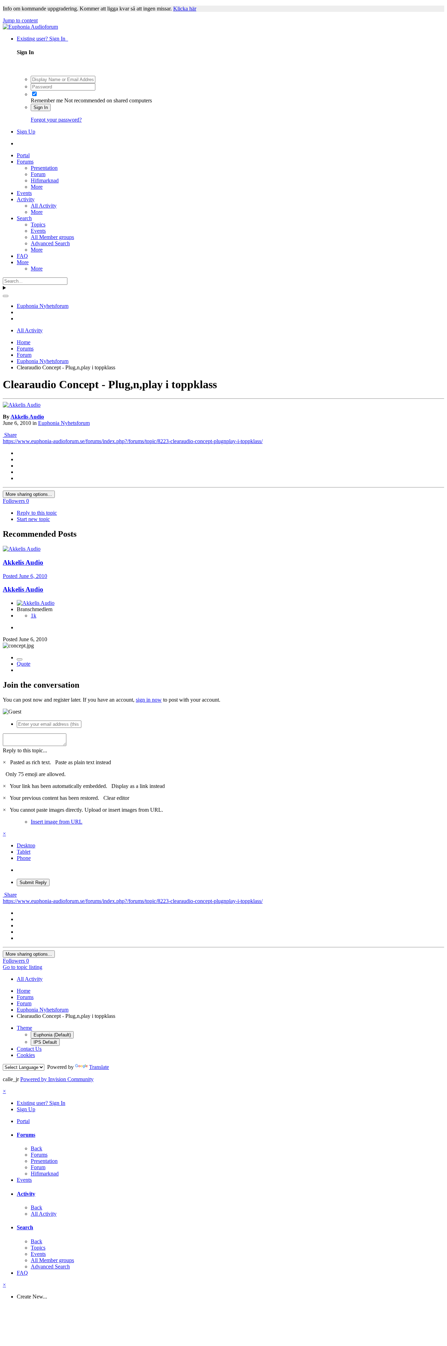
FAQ (22, 256)
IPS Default (45, 1042)
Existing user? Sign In (42, 39)
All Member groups (52, 237)
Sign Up (26, 132)
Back (36, 1148)
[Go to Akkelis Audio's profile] (22, 405)
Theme (24, 1028)
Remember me (47, 100)
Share (10, 435)
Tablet (23, 852)
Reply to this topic (37, 513)
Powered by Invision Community (57, 1079)
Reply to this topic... (25, 750)
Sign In (41, 107)
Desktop (26, 845)
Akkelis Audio (27, 417)
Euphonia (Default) (52, 1034)
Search (24, 218)
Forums (25, 162)
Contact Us (29, 1049)
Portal (23, 155)
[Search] (5, 296)
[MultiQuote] (19, 659)
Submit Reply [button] (33, 882)
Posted (25, 576)
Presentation (44, 168)
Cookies (26, 1055)
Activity (26, 199)
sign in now (149, 700)
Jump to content (20, 20)
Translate (99, 1067)
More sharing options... (29, 494)
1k (33, 615)
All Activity (44, 206)
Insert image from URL (56, 822)
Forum (38, 174)
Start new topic (33, 519)
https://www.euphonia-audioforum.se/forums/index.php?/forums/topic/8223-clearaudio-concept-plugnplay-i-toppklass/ (133, 441)
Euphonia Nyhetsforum (64, 423)
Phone (24, 858)
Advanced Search (50, 243)
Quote (23, 664)
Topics (38, 224)
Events (24, 193)
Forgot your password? (56, 120)
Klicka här (184, 9)
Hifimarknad (45, 180)
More (37, 187)
